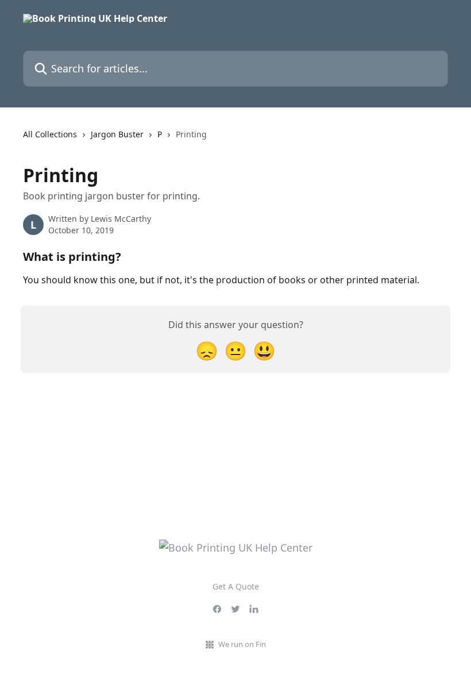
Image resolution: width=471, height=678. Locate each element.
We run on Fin (242, 644)
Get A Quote (236, 586)
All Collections (50, 134)
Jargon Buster (117, 134)
